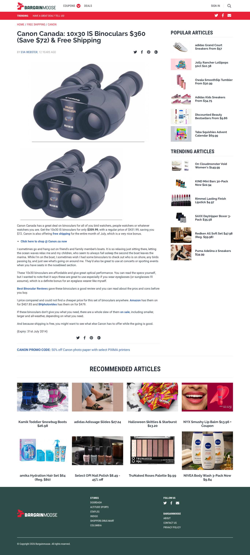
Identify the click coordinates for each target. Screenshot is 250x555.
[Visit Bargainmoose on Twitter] (216, 16)
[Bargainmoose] (36, 6)
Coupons (69, 6)
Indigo (94, 516)
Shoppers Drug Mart (102, 520)
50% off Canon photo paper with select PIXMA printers (90, 350)
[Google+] (156, 52)
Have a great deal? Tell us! (48, 15)
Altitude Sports (99, 507)
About (167, 518)
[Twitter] (135, 52)
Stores (94, 497)
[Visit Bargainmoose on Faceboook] (223, 16)
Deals (88, 6)
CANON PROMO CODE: (34, 350)
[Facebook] (142, 52)
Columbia (96, 525)
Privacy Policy (172, 527)
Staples (94, 511)
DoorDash (96, 502)
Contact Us (170, 522)
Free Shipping (36, 24)
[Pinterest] (148, 52)
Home (20, 24)
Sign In (215, 6)
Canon (52, 24)
